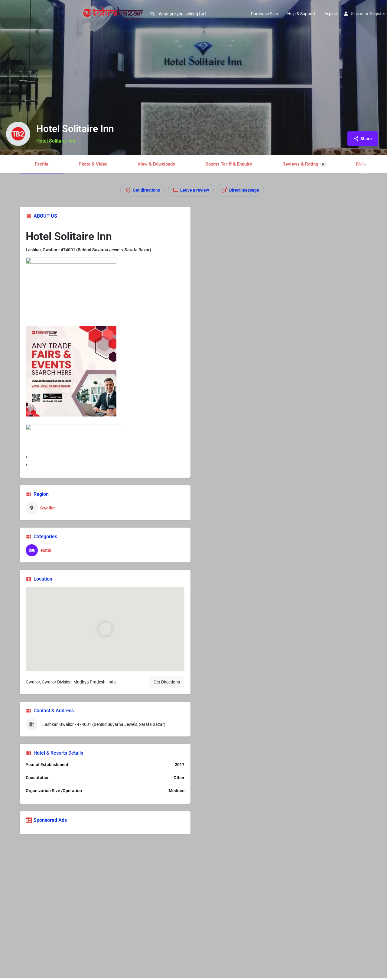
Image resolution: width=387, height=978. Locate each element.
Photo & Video (93, 164)
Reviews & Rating (303, 164)
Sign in (357, 13)
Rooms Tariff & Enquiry (228, 164)
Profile (41, 164)
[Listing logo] (18, 134)
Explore (331, 13)
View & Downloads (156, 164)
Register (377, 13)
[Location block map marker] (105, 629)
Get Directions (167, 682)
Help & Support (301, 13)
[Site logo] (114, 13)
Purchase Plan (264, 13)
